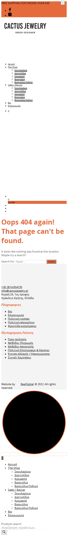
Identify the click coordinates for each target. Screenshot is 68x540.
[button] (8, 110)
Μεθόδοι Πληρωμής (20, 343)
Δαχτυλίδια (20, 73)
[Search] (4, 532)
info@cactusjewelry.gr (14, 291)
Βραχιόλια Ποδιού (24, 81)
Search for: (8, 261)
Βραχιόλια (20, 78)
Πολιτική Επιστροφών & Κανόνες (29, 350)
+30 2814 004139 (11, 287)
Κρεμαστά (20, 76)
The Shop (12, 67)
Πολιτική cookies (19, 319)
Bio (9, 102)
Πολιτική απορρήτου (21, 322)
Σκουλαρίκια (21, 70)
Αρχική (11, 64)
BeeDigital (27, 384)
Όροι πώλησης (17, 339)
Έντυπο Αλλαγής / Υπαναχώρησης (29, 354)
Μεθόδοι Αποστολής (21, 346)
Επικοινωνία (14, 105)
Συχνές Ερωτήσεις (19, 357)
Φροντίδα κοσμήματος (22, 326)
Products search (11, 524)
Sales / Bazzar (15, 84)
